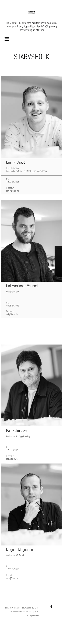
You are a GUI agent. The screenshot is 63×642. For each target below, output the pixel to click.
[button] (8, 39)
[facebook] (51, 606)
